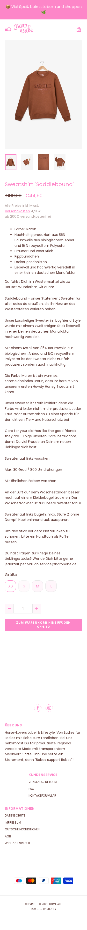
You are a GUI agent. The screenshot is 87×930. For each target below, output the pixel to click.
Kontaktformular (42, 795)
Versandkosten (17, 211)
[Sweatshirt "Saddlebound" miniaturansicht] (10, 162)
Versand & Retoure (43, 782)
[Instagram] (49, 709)
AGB (8, 836)
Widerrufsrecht (17, 843)
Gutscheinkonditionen (22, 829)
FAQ (31, 789)
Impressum (13, 822)
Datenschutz (15, 815)
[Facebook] (38, 709)
